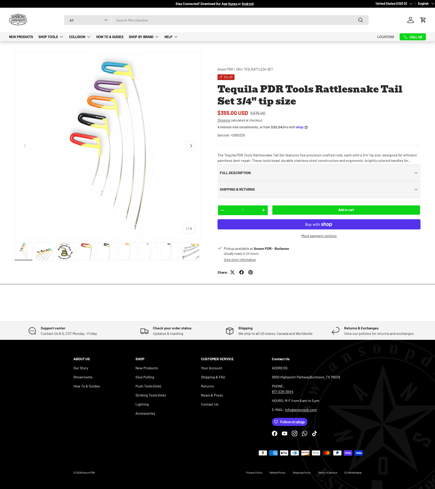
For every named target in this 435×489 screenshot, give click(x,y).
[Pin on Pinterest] (250, 272)
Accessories (145, 413)
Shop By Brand (141, 36)
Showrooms (82, 377)
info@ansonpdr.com (301, 409)
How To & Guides (109, 36)
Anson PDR (225, 69)
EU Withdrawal (353, 472)
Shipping (224, 120)
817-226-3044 (282, 391)
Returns (207, 386)
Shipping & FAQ (213, 377)
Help (168, 36)
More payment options (319, 236)
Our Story (80, 368)
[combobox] (216, 20)
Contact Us (209, 404)
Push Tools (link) (148, 386)
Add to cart (346, 210)
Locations (385, 36)
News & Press (212, 395)
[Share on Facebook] (241, 272)
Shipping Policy (302, 472)
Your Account (211, 368)
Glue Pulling (144, 377)
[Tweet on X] (232, 272)
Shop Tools (48, 36)
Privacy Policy (254, 472)
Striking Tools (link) (150, 395)
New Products (21, 36)
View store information (240, 260)
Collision (77, 36)
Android (248, 4)
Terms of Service (327, 472)
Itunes (233, 4)
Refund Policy (277, 472)
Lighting (142, 404)
